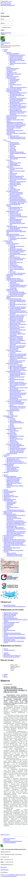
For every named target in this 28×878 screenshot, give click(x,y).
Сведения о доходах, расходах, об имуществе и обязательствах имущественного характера (18, 316)
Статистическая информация (14, 401)
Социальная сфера (11, 78)
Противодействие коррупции (14, 230)
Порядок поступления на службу (18, 354)
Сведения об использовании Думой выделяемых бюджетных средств (18, 153)
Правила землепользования (11, 618)
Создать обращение (12, 468)
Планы (11, 411)
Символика (9, 71)
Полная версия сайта (6, 4)
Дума (5, 139)
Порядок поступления (15, 214)
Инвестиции (7, 654)
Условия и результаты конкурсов (18, 355)
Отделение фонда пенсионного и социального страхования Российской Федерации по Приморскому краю (18, 100)
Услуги (5, 456)
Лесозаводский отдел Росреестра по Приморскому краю (18, 104)
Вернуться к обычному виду (8, 5)
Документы (6, 455)
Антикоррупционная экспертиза (18, 306)
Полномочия (13, 150)
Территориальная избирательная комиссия (14, 606)
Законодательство (14, 430)
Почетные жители (11, 69)
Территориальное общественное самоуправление (15, 131)
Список (11, 161)
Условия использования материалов (13, 841)
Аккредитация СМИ (15, 189)
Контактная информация (16, 362)
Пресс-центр (13, 261)
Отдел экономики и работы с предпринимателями (17, 252)
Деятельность (10, 166)
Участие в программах (12, 290)
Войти (2, 13)
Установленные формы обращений (18, 227)
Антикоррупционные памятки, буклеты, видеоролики (17, 309)
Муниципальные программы (17, 292)
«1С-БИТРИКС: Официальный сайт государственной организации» (13, 875)
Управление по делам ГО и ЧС (17, 137)
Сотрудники (13, 420)
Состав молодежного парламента (18, 238)
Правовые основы (11, 429)
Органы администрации (13, 243)
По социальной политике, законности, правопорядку (16, 193)
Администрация (8, 240)
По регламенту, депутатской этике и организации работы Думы (18, 202)
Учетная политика (14, 442)
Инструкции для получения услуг (15, 461)
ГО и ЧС (6, 635)
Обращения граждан (12, 226)
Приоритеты (10, 275)
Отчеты (11, 187)
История (9, 67)
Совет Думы (13, 149)
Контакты (12, 156)
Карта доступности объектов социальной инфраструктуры (14, 89)
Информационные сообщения (17, 55)
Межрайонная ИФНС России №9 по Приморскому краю (18, 93)
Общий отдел (13, 263)
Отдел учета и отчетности (16, 209)
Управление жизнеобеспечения (18, 250)
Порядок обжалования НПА (17, 176)
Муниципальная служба (13, 211)
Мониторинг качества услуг (14, 460)
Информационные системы (14, 278)
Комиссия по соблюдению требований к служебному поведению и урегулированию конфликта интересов (17, 321)
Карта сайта (7, 839)
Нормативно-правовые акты (17, 445)
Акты (11, 413)
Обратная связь (4, 869)
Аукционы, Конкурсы (9, 650)
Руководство (13, 146)
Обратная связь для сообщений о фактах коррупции (18, 325)
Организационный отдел (16, 207)
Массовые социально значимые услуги (16, 463)
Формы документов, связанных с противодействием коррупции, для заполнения (18, 312)
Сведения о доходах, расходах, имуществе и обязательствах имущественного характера (17, 451)
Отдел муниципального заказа (17, 258)
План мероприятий (14, 446)
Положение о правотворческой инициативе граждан (17, 182)
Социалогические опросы (16, 56)
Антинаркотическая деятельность (18, 87)
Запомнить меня (6, 27)
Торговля (6, 652)
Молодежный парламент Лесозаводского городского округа (15, 234)
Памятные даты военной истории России (14, 634)
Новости (9, 52)
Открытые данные (11, 118)
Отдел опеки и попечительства (17, 273)
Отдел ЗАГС (13, 271)
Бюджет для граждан (9, 623)
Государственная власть (13, 91)
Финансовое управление (16, 249)
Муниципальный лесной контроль (18, 399)
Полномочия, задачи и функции (15, 274)
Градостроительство (12, 117)
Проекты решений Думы (16, 177)
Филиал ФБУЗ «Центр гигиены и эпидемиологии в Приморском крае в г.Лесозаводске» (18, 108)
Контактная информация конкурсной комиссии (16, 220)
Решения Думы (13, 173)
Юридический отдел (15, 208)
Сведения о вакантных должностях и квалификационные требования (18, 217)
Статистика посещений (10, 842)
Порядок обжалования (15, 421)
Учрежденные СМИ (12, 289)
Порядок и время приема (13, 467)
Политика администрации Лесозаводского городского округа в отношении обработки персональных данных (15, 638)
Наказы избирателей (15, 165)
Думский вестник (14, 142)
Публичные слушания (15, 184)
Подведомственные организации (15, 279)
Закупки (12, 425)
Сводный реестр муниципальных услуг (17, 457)
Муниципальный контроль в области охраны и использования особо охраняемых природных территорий (18, 384)
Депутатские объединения (13, 204)
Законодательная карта (12, 471)
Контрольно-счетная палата (11, 415)
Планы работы (13, 185)
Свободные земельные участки (11, 622)
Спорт (11, 86)
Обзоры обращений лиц (13, 469)
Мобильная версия (5, 42)
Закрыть (3, 34)
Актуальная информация (13, 53)
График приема (13, 164)
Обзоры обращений (15, 228)
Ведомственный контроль (13, 410)
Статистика (12, 188)
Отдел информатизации (16, 266)
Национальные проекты (13, 76)
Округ (5, 51)
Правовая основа (14, 212)
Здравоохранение (14, 80)
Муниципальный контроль (13, 371)
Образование (13, 82)
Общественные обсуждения (17, 294)
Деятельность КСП (11, 433)
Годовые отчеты (14, 441)
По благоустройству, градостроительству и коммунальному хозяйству (16, 196)
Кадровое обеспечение (12, 350)
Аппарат (9, 205)
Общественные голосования (14, 74)
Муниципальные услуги (13, 459)
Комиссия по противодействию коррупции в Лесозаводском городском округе (18, 347)
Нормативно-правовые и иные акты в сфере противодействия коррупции (17, 301)
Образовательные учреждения (17, 360)
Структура (12, 148)
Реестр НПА (13, 174)
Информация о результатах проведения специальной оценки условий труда (18, 358)
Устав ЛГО (12, 145)
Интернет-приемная (9, 464)
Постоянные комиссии (12, 191)
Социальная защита (15, 79)
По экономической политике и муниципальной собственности (18, 199)
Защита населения (14, 135)
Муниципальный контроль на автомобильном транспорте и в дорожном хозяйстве (17, 374)
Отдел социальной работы (16, 259)
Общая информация (15, 144)
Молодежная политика (15, 84)
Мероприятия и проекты (16, 59)
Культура (12, 83)
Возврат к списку (5, 834)
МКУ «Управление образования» (18, 367)
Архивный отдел (14, 265)
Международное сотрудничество (18, 293)
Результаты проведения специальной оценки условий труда (17, 223)
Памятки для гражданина (16, 57)
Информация (10, 417)
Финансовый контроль (12, 363)
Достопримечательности (13, 68)
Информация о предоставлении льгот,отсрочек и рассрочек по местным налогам (18, 408)
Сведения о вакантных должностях (15, 352)
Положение (12, 236)
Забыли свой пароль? (6, 32)
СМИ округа (10, 75)
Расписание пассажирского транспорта (17, 115)
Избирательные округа (15, 162)
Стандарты (12, 432)
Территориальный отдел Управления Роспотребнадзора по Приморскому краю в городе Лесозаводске (18, 112)
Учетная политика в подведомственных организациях (18, 284)
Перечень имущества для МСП (11, 656)
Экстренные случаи (12, 72)
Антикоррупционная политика (17, 138)
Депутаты (9, 160)
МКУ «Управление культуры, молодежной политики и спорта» (18, 369)
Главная (6, 49)
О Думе (8, 141)
